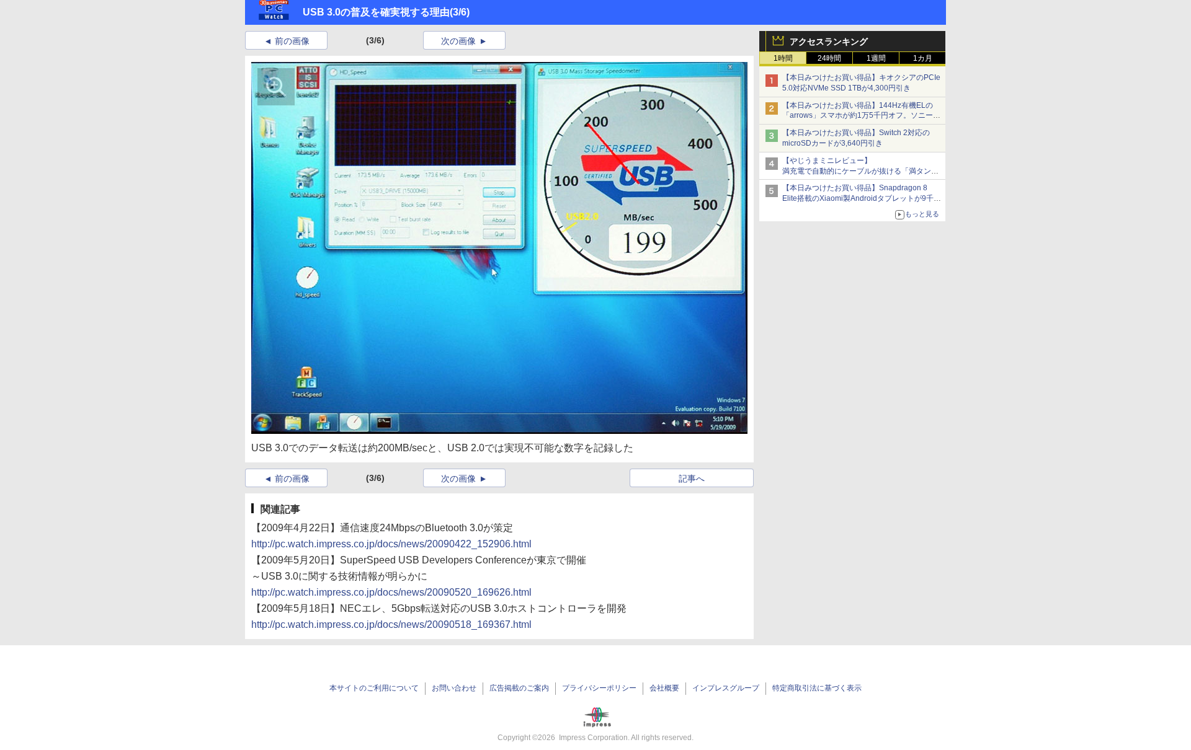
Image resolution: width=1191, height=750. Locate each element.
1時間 (783, 58)
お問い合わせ (454, 688)
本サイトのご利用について (374, 688)
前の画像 (292, 41)
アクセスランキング (829, 41)
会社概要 (664, 688)
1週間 (876, 58)
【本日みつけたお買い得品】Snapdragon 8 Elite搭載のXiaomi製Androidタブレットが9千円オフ (861, 198)
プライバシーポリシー (599, 688)
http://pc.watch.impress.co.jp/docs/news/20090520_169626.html (391, 592)
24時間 (829, 58)
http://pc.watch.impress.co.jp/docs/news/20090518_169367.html (391, 624)
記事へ (692, 478)
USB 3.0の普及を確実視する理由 (376, 12)
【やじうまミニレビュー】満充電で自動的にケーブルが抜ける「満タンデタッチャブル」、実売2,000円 (860, 171)
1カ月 (922, 58)
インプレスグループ (725, 688)
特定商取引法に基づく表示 (817, 688)
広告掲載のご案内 (519, 688)
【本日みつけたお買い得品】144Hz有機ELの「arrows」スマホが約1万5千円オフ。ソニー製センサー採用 (861, 116)
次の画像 (458, 41)
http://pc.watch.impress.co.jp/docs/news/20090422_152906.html (391, 544)
